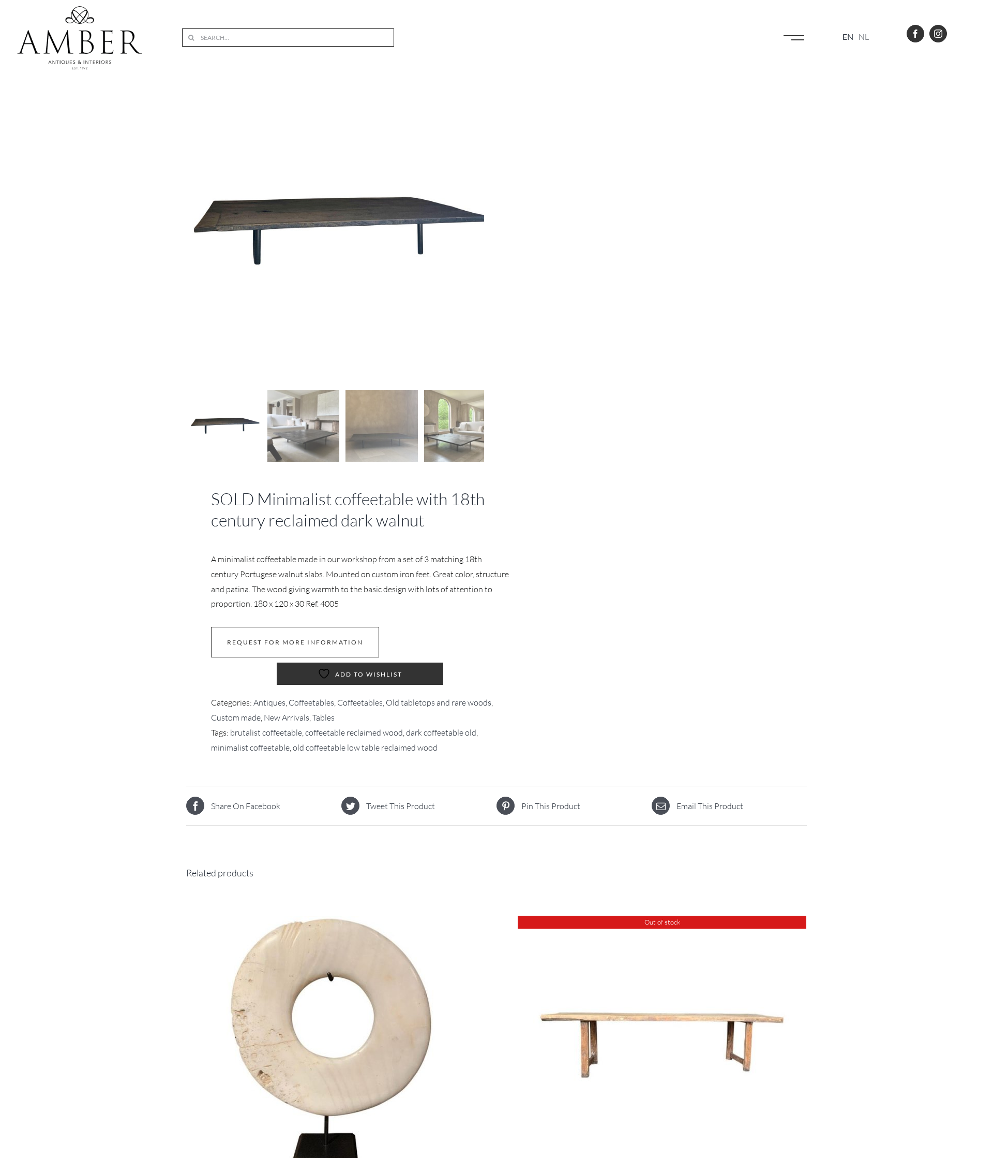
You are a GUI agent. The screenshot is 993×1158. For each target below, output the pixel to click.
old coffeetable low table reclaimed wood (365, 747)
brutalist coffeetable (266, 732)
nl (864, 36)
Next (477, 230)
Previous (194, 230)
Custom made (236, 717)
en (847, 36)
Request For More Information (295, 642)
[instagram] (938, 33)
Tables (323, 717)
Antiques (269, 702)
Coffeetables (311, 702)
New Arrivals (286, 717)
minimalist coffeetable (250, 747)
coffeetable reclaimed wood (354, 732)
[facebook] (915, 33)
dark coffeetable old (441, 732)
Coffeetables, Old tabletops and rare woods (414, 702)
